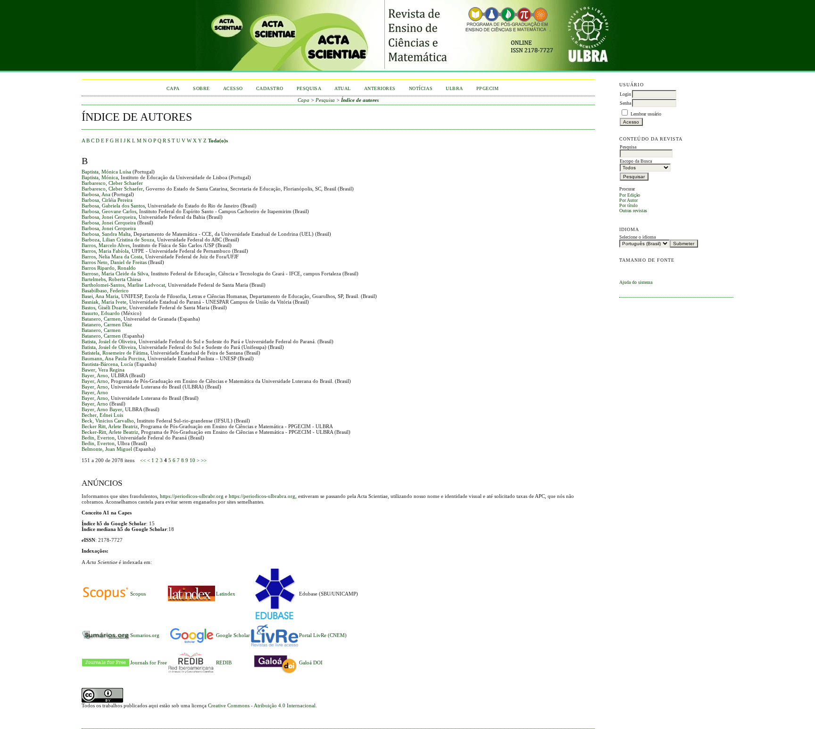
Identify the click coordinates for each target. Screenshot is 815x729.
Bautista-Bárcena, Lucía (107, 364)
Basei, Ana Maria (100, 296)
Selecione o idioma (637, 237)
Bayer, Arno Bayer (102, 409)
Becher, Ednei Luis (102, 415)
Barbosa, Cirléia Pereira (107, 200)
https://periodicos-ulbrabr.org (192, 496)
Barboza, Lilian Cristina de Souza (118, 239)
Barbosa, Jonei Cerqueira (109, 217)
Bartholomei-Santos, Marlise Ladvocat (123, 285)
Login (625, 94)
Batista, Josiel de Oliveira (109, 341)
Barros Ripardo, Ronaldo (109, 268)
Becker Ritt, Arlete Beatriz (110, 426)
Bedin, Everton (98, 437)
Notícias (420, 88)
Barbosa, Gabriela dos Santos (113, 205)
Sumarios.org (144, 635)
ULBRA (454, 88)
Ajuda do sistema (635, 282)
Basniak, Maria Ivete (104, 302)
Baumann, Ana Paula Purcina (113, 358)
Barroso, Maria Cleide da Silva (115, 273)
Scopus (138, 593)
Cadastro (269, 88)
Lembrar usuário (646, 113)
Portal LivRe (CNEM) (323, 635)
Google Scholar (233, 635)
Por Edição (629, 195)
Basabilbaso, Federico (105, 290)
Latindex (225, 593)
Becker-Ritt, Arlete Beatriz (110, 432)
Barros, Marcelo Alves (106, 245)
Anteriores (380, 88)
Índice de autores (360, 100)
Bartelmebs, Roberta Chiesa (111, 279)
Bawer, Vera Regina (103, 370)
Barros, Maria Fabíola (105, 251)
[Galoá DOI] (274, 674)
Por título (628, 205)
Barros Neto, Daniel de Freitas (114, 262)
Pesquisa (309, 88)
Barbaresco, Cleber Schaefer (112, 183)
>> (204, 460)
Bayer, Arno (95, 375)
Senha (625, 103)
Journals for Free (148, 662)
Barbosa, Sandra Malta (106, 234)
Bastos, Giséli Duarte (104, 307)
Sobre (201, 88)
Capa (173, 88)
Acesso (233, 88)
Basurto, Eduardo (101, 313)
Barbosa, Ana (96, 194)
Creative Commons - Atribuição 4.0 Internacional (262, 705)
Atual (342, 88)
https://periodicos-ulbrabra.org (262, 496)
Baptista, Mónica (100, 177)
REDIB (224, 662)
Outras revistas (633, 210)
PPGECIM (487, 88)
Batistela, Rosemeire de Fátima (115, 353)
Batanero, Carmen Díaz (107, 324)
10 (192, 460)
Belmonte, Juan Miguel (107, 449)
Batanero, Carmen (101, 319)
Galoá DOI (311, 662)
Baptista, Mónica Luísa (106, 171)
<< (143, 460)
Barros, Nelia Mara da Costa (112, 256)
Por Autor (628, 200)
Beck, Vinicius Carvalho (108, 420)
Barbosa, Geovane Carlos (109, 211)
